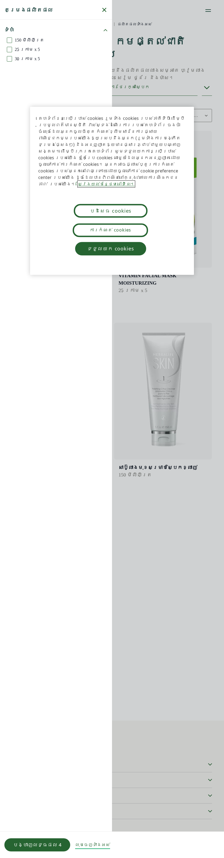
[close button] (104, 10)
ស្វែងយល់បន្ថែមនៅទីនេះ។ (106, 184)
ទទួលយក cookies (110, 248)
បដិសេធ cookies (111, 210)
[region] (112, 191)
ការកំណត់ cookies (110, 230)
